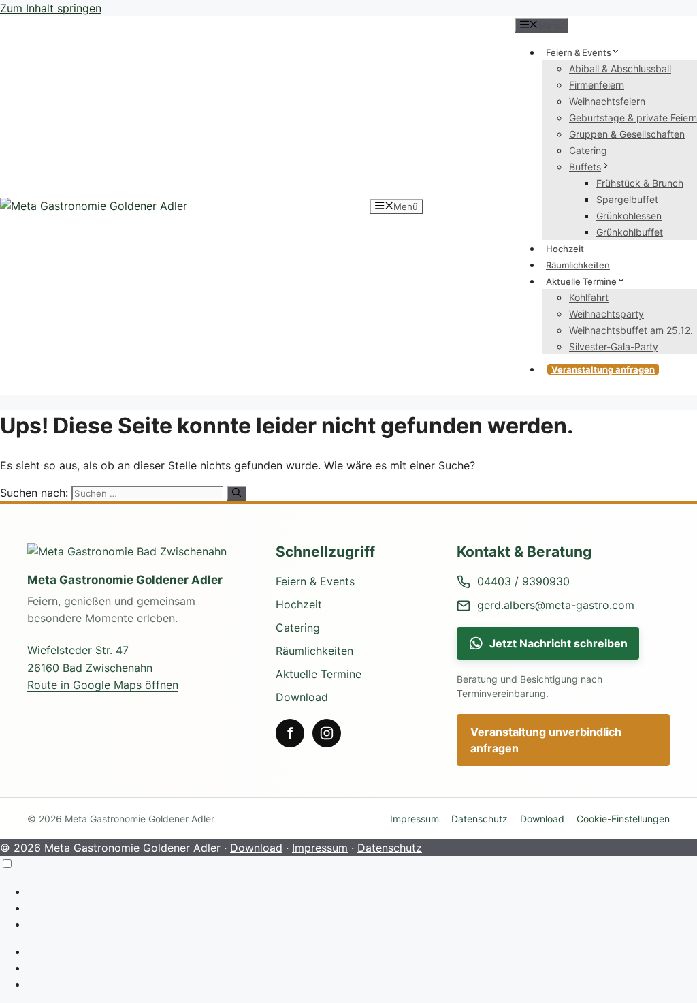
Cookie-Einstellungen (623, 818)
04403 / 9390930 (523, 581)
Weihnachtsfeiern (607, 101)
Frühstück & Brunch (639, 183)
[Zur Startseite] (138, 551)
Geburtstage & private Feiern (633, 117)
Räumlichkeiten (578, 265)
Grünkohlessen (629, 215)
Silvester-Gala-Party (613, 346)
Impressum (414, 818)
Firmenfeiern (596, 85)
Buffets (585, 166)
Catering (588, 150)
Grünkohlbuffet (629, 232)
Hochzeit (565, 248)
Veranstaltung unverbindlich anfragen (545, 740)
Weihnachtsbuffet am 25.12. (631, 330)
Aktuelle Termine (581, 281)
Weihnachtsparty (606, 314)
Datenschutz (479, 818)
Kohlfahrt (589, 297)
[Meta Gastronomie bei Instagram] (326, 733)
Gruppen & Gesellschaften (627, 134)
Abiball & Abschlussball (620, 68)
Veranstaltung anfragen (603, 369)
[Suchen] (236, 493)
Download (302, 697)
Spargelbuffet (627, 199)
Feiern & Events (578, 52)
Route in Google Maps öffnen (102, 685)
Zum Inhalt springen (50, 8)
